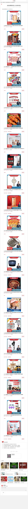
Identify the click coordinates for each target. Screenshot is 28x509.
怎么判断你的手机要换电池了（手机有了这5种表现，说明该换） (11, 445)
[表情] (25, 490)
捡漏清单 (4, 2)
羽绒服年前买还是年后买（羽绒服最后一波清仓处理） (17, 482)
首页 (1, 2)
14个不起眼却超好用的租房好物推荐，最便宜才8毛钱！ (11, 482)
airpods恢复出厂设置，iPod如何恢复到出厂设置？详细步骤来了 (11, 446)
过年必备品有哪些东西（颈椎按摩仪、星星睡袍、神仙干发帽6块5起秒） (23, 470)
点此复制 (11, 47)
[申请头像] (26, 485)
